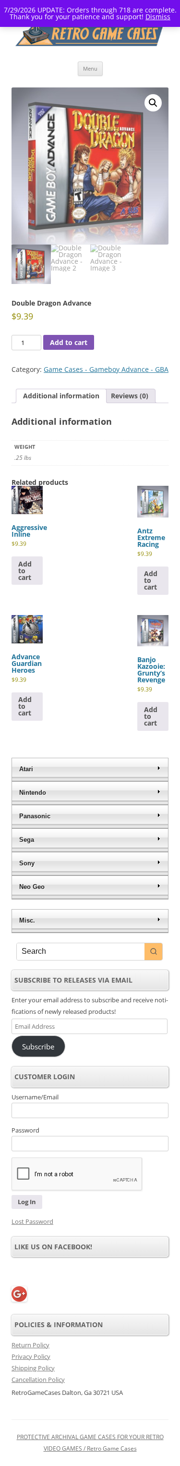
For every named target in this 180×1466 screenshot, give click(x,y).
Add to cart (68, 342)
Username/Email (35, 1097)
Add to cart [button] (25, 570)
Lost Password (32, 1221)
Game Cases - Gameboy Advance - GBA (106, 369)
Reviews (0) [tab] (129, 395)
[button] (153, 102)
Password (25, 1130)
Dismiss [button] (157, 16)
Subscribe (38, 1046)
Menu (90, 68)
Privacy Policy (31, 1356)
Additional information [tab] (61, 395)
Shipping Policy (33, 1368)
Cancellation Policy (38, 1379)
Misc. (27, 920)
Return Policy (30, 1345)
